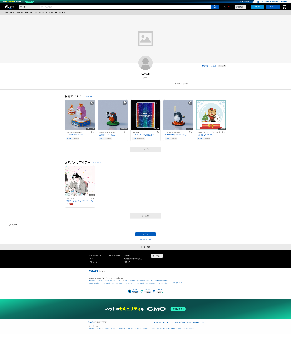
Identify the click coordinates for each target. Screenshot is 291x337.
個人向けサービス (182, 328)
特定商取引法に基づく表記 (133, 259)
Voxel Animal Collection (74, 132)
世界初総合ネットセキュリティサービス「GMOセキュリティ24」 (105, 280)
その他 (191, 328)
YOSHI (69, 138)
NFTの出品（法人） (114, 255)
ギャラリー (53, 12)
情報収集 (158, 328)
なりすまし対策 (163, 283)
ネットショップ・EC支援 (108, 328)
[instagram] (229, 7)
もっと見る (89, 96)
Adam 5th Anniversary (74, 135)
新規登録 (258, 7)
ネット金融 (166, 328)
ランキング (43, 12)
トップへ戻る (145, 247)
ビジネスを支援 (121, 328)
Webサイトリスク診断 (143, 280)
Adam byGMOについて (96, 255)
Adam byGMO (9, 225)
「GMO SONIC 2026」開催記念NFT (144, 135)
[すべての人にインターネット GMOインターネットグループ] (275, 1)
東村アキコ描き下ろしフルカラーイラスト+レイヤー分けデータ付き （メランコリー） (80, 201)
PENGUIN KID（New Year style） (175, 135)
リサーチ (151, 328)
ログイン (273, 7)
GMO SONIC (136, 132)
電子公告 (127, 262)
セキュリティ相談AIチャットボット (160, 280)
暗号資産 (173, 328)
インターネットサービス (94, 328)
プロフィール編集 (210, 66)
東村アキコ (70, 198)
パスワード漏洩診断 (130, 280)
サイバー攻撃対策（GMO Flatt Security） (146, 283)
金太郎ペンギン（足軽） (107, 135)
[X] (225, 7)
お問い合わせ (93, 262)
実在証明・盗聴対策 (94, 283)
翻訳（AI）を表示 (182, 84)
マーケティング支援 (142, 328)
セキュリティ (131, 328)
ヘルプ (91, 259)
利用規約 (127, 255)
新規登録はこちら (145, 239)
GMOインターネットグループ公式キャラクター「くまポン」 (209, 132)
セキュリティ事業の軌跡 (175, 283)
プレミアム (20, 12)
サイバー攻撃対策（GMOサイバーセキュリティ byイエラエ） (117, 283)
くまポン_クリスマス (205, 135)
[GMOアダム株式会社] (97, 271)
